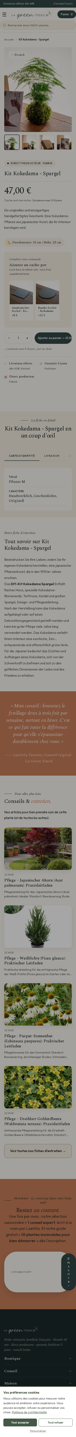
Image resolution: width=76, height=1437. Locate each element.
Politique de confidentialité (29, 1412)
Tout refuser (55, 1422)
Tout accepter (20, 1422)
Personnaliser (38, 1430)
